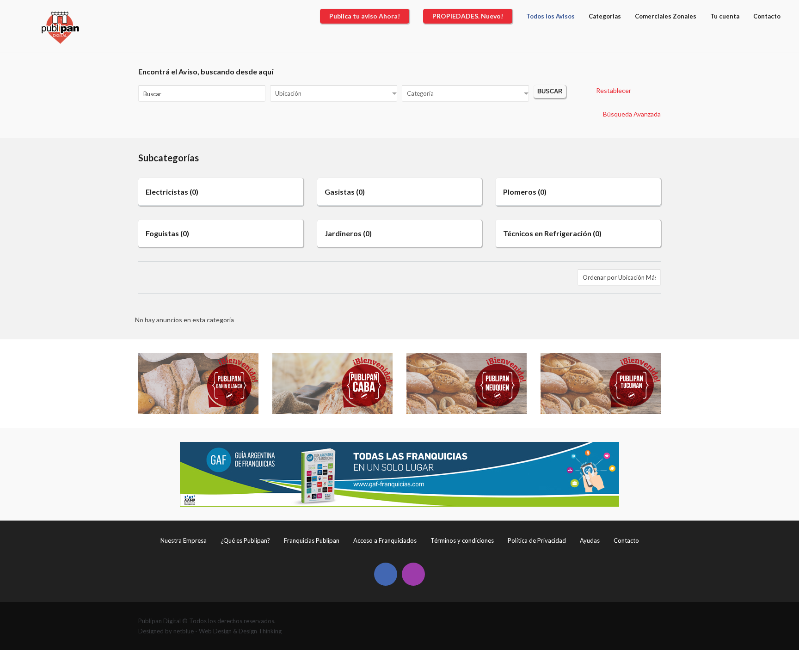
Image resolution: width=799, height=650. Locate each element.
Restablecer (613, 90)
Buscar (549, 91)
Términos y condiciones (462, 540)
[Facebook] (385, 574)
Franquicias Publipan (311, 540)
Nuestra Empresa (183, 540)
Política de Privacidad (537, 540)
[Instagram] (413, 574)
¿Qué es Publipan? (245, 540)
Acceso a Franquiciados (385, 540)
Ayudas (590, 540)
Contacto (626, 540)
